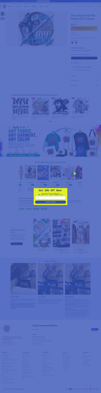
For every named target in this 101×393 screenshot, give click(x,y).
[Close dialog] (75, 173)
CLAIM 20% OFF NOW (50, 202)
